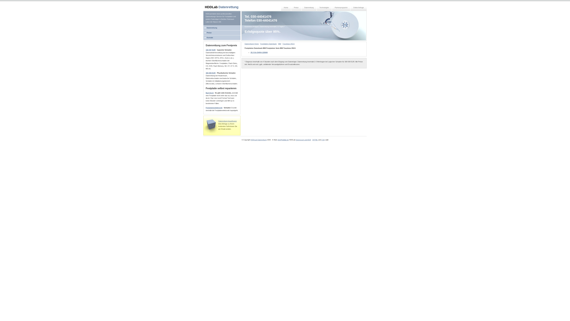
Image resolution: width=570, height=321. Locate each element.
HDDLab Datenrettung (259, 140)
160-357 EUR (211, 50)
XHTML (315, 140)
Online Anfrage (358, 7)
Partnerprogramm (341, 7)
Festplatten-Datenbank (268, 44)
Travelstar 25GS (288, 44)
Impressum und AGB (303, 140)
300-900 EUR (211, 73)
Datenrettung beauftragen (227, 121)
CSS (323, 140)
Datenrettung (309, 7)
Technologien (324, 7)
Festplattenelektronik (214, 108)
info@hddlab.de (283, 140)
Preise (296, 7)
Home (286, 7)
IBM (279, 44)
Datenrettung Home (252, 44)
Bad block (210, 93)
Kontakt (210, 37)
